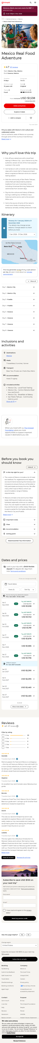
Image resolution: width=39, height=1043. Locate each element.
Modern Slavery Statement (28, 1017)
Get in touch (5, 1000)
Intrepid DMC (24, 975)
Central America (11, 19)
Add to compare (15, 118)
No (28, 934)
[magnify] (30, 2)
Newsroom (5, 1014)
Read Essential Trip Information (19, 541)
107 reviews (14, 67)
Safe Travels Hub (7, 975)
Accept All (19, 1036)
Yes (22, 934)
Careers (22, 979)
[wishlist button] (31, 118)
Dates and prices (20, 106)
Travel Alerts (5, 979)
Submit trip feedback (8, 972)
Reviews (4, 1011)
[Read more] (3, 19)
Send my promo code (19, 918)
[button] (19, 36)
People (22, 1007)
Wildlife (22, 1014)
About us (23, 968)
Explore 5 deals (19, 112)
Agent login (5, 989)
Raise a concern (6, 1017)
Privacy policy (24, 982)
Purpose (23, 997)
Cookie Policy (11, 1032)
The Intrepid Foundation (27, 1004)
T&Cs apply (5, 954)
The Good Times (25, 972)
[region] (19, 1030)
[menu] (35, 2)
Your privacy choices (29, 986)
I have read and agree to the (18, 911)
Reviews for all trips (23, 857)
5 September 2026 (30, 101)
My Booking (5, 968)
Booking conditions (8, 986)
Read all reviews (8, 857)
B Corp (22, 1000)
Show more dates (18, 706)
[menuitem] (6, 2)
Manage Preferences (19, 1040)
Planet (22, 1011)
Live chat (4, 1004)
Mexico (20, 19)
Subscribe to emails (19, 959)
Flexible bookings (7, 982)
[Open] (17, 726)
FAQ (3, 1007)
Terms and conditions (18, 571)
